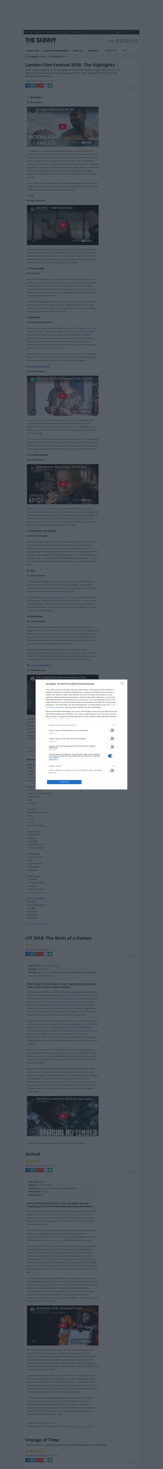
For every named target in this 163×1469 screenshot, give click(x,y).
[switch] (111, 730)
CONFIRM (64, 782)
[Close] (123, 684)
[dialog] (81, 734)
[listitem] (81, 725)
